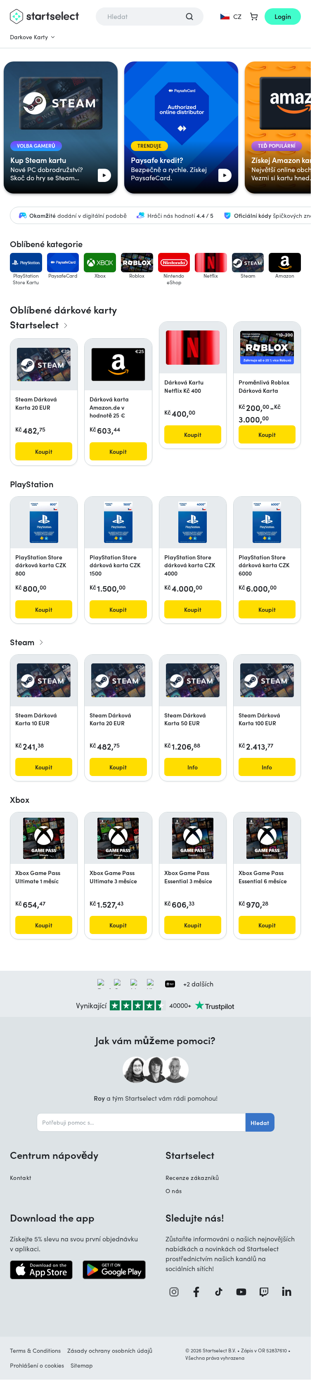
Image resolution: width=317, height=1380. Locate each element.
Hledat (260, 1122)
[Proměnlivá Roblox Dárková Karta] (267, 348)
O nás (174, 1191)
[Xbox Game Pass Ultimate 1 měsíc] (43, 838)
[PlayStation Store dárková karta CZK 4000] (192, 522)
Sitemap (82, 1365)
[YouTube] (244, 1291)
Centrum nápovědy (54, 1154)
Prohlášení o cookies (37, 1365)
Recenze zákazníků (192, 1178)
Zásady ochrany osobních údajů (109, 1350)
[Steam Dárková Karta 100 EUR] (267, 680)
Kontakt (20, 1178)
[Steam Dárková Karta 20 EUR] (44, 365)
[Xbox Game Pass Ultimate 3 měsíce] (118, 838)
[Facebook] (199, 1291)
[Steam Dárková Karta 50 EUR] (193, 680)
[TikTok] (222, 1291)
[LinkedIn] (289, 1291)
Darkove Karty (29, 37)
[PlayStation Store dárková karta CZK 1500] (118, 522)
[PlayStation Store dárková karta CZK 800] (44, 522)
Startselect (190, 1154)
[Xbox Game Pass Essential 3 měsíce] (192, 838)
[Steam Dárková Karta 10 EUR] (44, 680)
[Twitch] (266, 1291)
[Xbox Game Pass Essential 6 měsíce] (267, 838)
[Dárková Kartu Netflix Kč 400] (193, 347)
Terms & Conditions (35, 1350)
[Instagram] (177, 1291)
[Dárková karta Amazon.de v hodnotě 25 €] (118, 365)
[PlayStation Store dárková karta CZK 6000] (267, 522)
